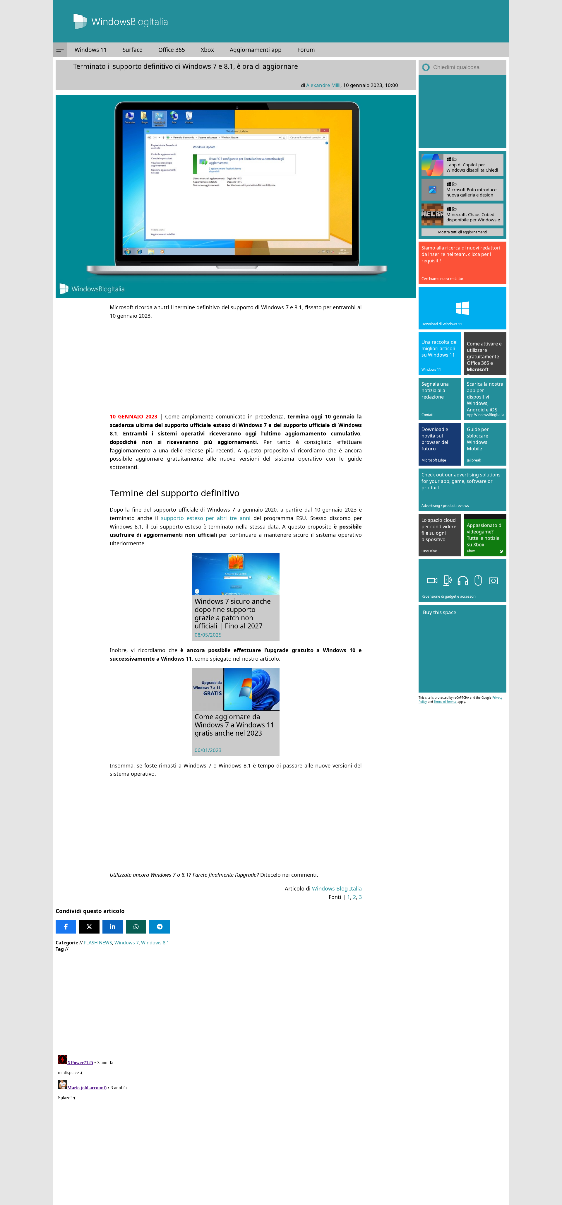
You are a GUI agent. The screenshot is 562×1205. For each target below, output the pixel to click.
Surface (133, 50)
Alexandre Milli (323, 85)
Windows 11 (91, 50)
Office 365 (171, 50)
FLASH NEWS (98, 942)
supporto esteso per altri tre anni (206, 518)
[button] (60, 49)
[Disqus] (236, 1125)
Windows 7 (126, 942)
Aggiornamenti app (256, 50)
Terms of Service (445, 702)
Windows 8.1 (155, 942)
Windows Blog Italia (337, 888)
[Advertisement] (235, 366)
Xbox (207, 50)
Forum (306, 50)
